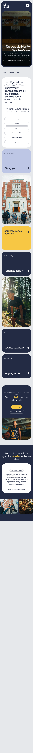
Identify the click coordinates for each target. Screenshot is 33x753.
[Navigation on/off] (27, 5)
